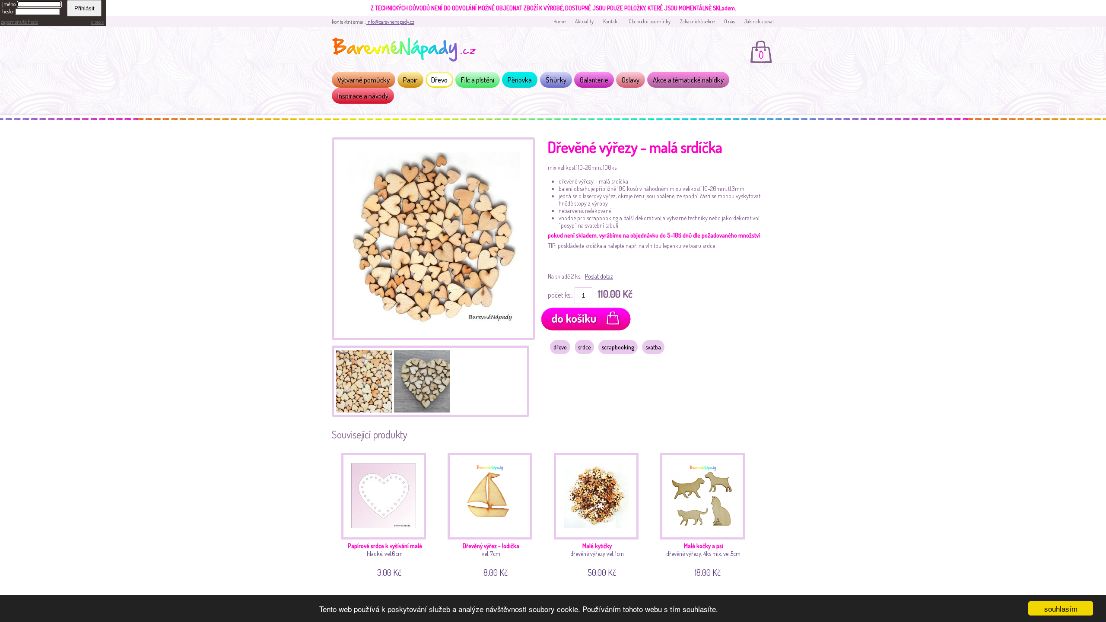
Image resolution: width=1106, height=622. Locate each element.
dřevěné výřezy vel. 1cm (597, 558)
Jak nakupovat (759, 21)
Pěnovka (520, 79)
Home (559, 21)
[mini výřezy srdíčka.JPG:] (363, 380)
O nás (729, 21)
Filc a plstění (477, 79)
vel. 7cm (491, 558)
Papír (410, 79)
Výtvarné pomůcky (363, 79)
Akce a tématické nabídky (688, 79)
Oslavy (630, 79)
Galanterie (594, 79)
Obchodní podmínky (650, 21)
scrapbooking (618, 347)
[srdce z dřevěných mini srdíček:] (421, 380)
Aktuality (584, 21)
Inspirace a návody (362, 95)
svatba (653, 347)
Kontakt (611, 21)
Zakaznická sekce (697, 21)
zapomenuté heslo (19, 22)
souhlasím (1060, 608)
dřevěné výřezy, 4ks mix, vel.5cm (703, 558)
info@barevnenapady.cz (390, 22)
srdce (584, 347)
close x (97, 22)
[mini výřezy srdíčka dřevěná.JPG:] (433, 337)
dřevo (560, 347)
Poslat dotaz (599, 276)
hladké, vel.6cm (385, 558)
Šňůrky (556, 79)
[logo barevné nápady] (406, 51)
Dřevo (439, 79)
